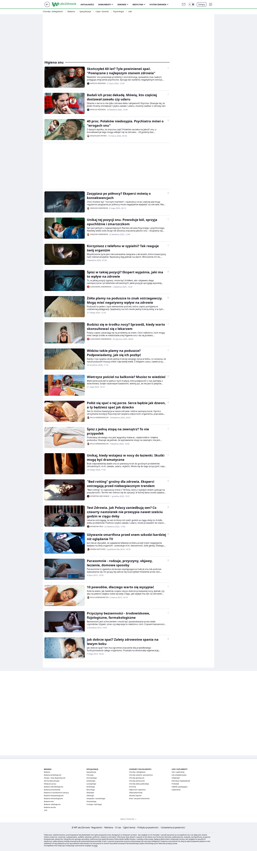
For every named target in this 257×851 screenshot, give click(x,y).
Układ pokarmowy (135, 792)
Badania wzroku (50, 807)
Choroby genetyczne (136, 778)
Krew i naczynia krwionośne (139, 798)
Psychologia (118, 11)
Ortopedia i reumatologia (95, 798)
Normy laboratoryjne (51, 781)
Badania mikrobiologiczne (53, 787)
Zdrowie (121, 4)
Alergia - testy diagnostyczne (54, 778)
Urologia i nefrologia (94, 804)
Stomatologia (91, 801)
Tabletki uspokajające (180, 787)
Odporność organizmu (137, 790)
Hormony (132, 787)
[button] (191, 4)
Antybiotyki (176, 778)
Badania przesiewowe (52, 790)
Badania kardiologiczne (52, 775)
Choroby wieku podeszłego (139, 784)
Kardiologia (90, 787)
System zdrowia (158, 4)
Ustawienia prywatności (172, 827)
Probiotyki (175, 784)
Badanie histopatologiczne (54, 795)
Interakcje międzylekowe (181, 781)
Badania (71, 11)
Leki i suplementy (178, 772)
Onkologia (90, 795)
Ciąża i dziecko (102, 11)
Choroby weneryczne (137, 781)
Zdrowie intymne (135, 795)
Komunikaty (104, 4)
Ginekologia (90, 781)
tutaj (95, 845)
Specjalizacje (85, 11)
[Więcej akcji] (168, 68)
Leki (130, 11)
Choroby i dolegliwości (53, 11)
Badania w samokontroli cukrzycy (56, 792)
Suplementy (176, 790)
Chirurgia (89, 775)
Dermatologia (91, 778)
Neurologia (90, 790)
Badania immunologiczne (53, 798)
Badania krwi (49, 801)
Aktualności (87, 4)
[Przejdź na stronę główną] (47, 6)
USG (45, 810)
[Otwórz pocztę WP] (184, 4)
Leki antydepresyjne (179, 775)
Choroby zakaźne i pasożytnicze (141, 775)
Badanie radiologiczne (52, 804)
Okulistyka (90, 792)
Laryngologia (91, 784)
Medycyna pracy (50, 784)
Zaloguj (201, 4)
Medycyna (138, 4)
